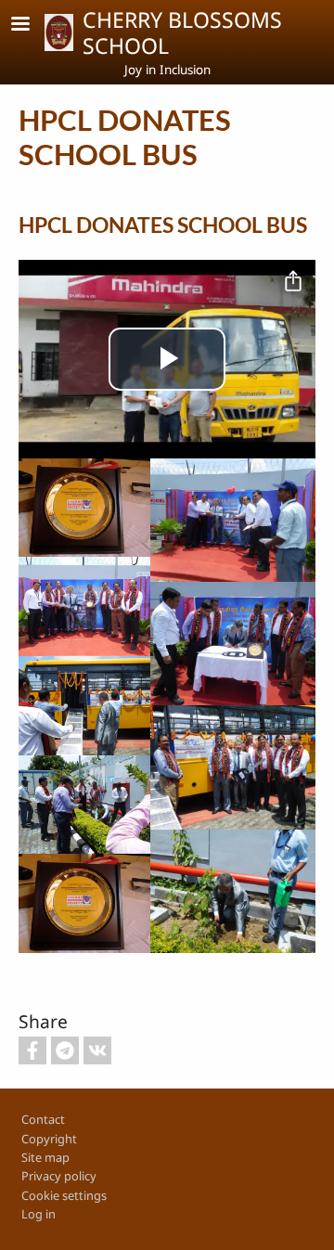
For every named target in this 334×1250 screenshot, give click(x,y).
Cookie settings (64, 1195)
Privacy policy (58, 1175)
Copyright (49, 1138)
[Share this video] (293, 282)
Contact (43, 1119)
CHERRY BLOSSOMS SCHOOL (182, 32)
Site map (45, 1157)
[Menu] (31, 25)
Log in (38, 1213)
